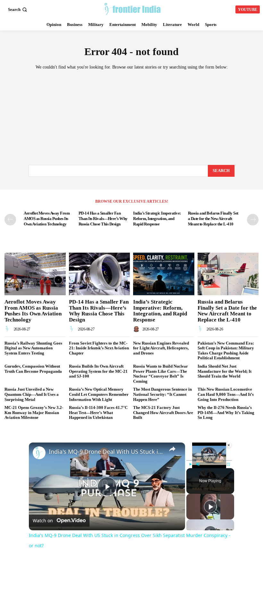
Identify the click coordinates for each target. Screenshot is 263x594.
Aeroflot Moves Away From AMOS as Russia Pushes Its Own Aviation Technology (47, 218)
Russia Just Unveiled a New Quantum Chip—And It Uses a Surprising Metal (31, 394)
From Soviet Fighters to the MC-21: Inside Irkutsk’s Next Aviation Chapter (99, 348)
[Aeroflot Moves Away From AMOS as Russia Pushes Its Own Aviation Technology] (35, 274)
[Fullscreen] (228, 464)
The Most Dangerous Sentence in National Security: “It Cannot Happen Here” (162, 394)
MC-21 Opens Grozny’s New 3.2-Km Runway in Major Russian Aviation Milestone (33, 412)
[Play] (190, 464)
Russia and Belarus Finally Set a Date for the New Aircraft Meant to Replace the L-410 (213, 218)
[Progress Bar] (209, 460)
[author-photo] (8, 329)
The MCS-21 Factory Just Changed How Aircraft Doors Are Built (163, 412)
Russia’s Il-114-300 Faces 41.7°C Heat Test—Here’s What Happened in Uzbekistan (98, 412)
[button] (18, 9)
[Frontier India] (132, 9)
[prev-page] (10, 219)
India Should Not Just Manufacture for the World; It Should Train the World (224, 371)
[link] (39, 452)
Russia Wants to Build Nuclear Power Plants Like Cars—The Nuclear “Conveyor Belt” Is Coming (160, 374)
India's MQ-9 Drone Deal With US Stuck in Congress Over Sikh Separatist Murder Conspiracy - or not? (106, 451)
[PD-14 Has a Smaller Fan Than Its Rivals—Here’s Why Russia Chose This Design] (99, 274)
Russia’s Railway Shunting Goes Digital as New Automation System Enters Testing (33, 348)
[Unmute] (198, 464)
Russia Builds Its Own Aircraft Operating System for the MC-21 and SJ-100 (98, 371)
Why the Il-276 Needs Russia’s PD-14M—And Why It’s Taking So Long (226, 412)
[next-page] (253, 219)
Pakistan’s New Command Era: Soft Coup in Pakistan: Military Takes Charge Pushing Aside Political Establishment (226, 351)
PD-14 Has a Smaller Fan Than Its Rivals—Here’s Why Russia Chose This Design (103, 218)
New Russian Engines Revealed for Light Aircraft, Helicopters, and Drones (161, 348)
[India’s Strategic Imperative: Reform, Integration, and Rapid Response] (163, 274)
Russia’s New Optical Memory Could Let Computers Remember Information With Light (99, 394)
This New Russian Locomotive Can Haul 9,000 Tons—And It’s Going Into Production (226, 394)
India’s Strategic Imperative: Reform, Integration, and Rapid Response (157, 218)
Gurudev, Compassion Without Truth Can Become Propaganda (33, 369)
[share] (172, 448)
